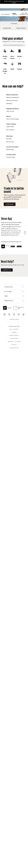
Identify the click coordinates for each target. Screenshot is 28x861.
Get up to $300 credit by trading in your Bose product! (15, 2)
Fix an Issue (14, 23)
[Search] (24, 45)
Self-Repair (9, 103)
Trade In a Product (21, 28)
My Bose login (10, 149)
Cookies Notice (11, 341)
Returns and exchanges (12, 119)
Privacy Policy (16, 329)
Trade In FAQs (10, 126)
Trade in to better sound (14, 189)
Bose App (8, 138)
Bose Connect (10, 141)
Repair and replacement (12, 97)
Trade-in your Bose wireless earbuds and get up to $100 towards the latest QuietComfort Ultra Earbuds (14, 197)
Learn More (10, 204)
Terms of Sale (17, 341)
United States (12, 319)
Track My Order (7, 28)
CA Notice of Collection (14, 335)
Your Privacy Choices (14, 338)
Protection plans (10, 157)
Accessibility (14, 332)
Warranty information (12, 100)
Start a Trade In (10, 129)
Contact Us (7, 270)
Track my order (10, 111)
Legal (11, 329)
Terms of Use (14, 344)
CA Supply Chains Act (14, 347)
